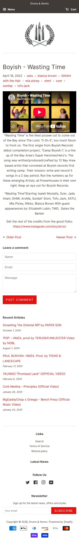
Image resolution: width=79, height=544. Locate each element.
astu (30, 76)
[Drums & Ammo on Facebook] (35, 483)
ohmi (47, 81)
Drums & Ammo (38, 521)
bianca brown (47, 76)
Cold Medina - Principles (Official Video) (31, 386)
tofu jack (23, 86)
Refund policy (39, 451)
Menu (11, 9)
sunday (8, 86)
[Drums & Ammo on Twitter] (28, 483)
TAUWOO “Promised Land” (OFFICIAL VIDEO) (34, 374)
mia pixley (32, 81)
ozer (59, 81)
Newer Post (64, 237)
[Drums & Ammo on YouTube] (51, 483)
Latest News (39, 461)
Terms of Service (39, 446)
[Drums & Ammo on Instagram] (43, 483)
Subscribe (63, 511)
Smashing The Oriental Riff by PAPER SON (32, 325)
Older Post (13, 237)
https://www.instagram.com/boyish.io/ (39, 226)
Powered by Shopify (61, 521)
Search (39, 441)
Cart (73, 9)
